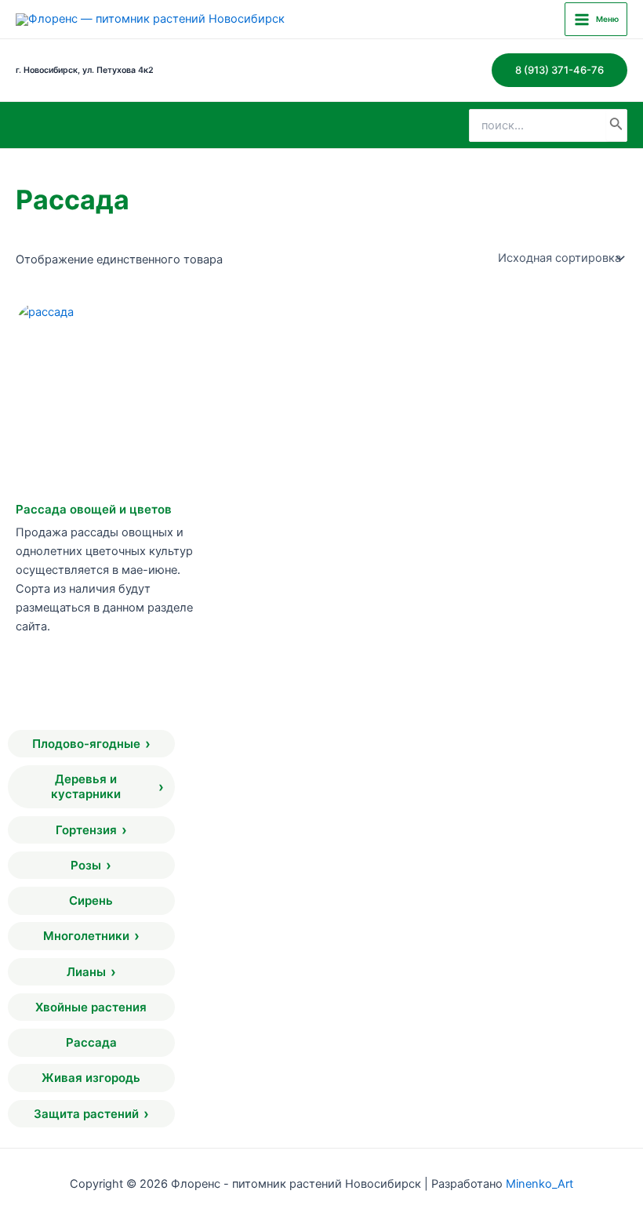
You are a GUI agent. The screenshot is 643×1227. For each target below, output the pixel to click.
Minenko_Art (539, 1184)
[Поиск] (616, 125)
